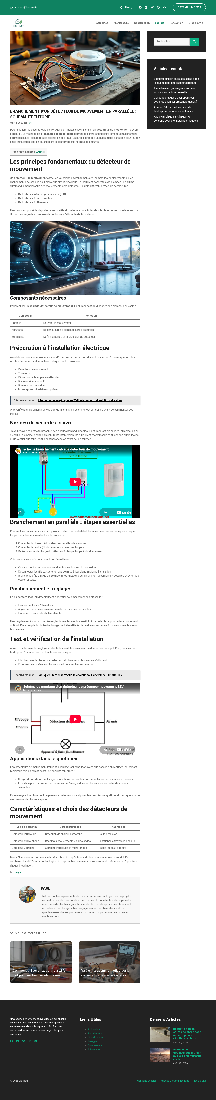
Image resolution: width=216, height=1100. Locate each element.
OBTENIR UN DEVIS (189, 7)
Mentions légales (146, 1080)
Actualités (102, 22)
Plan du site (199, 1080)
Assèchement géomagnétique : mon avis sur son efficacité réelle (187, 1054)
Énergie (159, 22)
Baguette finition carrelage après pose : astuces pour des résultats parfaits (187, 1033)
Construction (142, 22)
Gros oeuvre (195, 22)
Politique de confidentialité (174, 1080)
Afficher (40, 151)
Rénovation (176, 22)
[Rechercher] (194, 42)
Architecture (121, 22)
